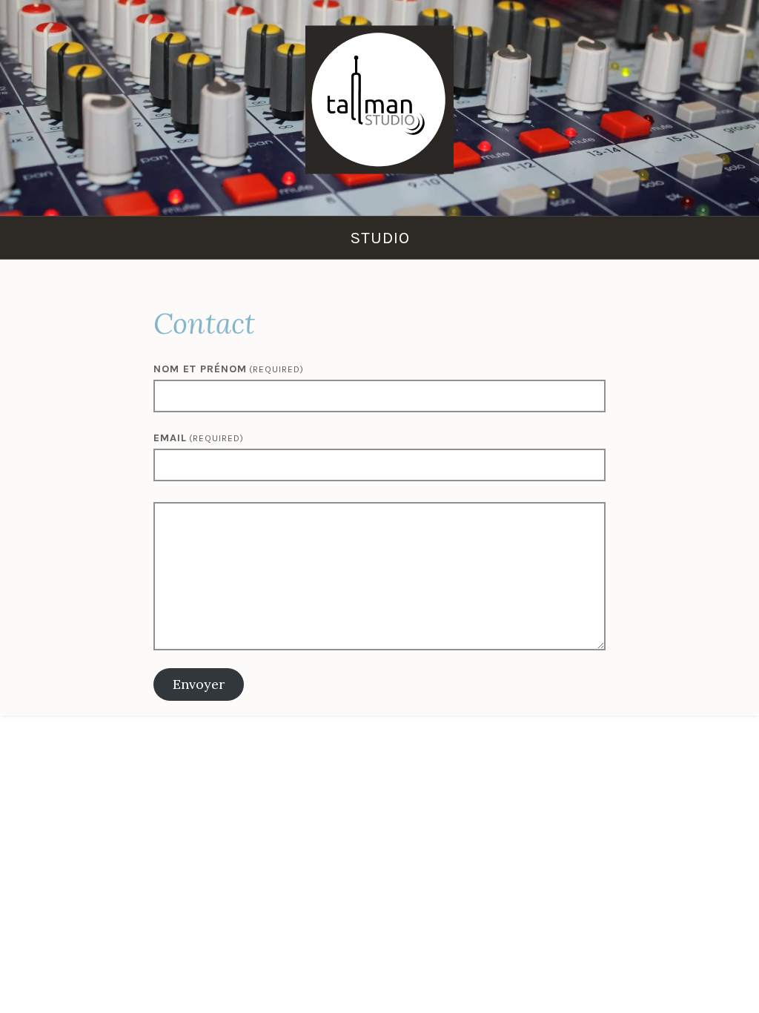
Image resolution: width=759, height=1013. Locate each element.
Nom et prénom (228, 369)
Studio (380, 238)
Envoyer (199, 684)
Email (198, 438)
